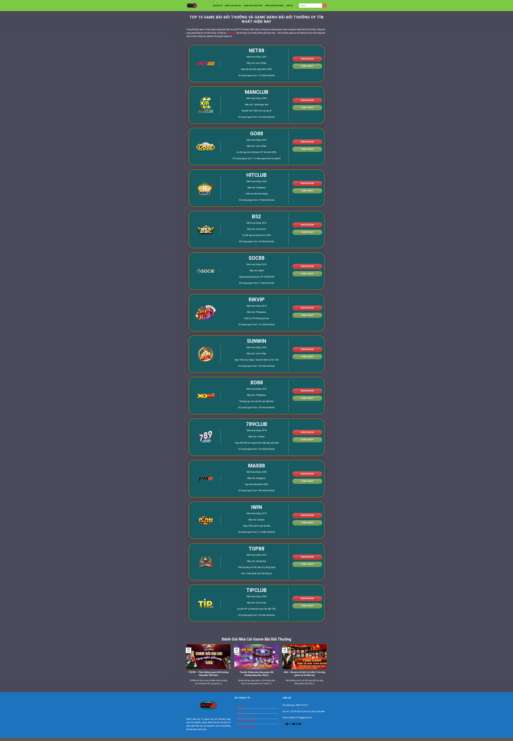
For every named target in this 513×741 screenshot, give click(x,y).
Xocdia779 (217, 6)
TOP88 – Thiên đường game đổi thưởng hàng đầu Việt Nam (208, 673)
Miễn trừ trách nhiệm (246, 721)
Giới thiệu (241, 706)
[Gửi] (324, 5)
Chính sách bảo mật (253, 6)
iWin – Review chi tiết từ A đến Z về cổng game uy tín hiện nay (304, 673)
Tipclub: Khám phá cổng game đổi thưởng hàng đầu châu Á (256, 673)
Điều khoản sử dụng (274, 6)
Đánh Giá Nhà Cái (233, 6)
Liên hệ (289, 6)
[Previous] (186, 666)
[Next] (327, 666)
